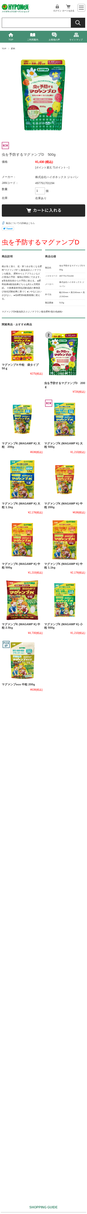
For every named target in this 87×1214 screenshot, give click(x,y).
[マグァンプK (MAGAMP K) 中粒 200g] (64, 479)
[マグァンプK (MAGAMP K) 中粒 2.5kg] (22, 600)
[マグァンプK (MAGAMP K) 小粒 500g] (64, 600)
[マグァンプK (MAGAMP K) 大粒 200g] (22, 419)
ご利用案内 (32, 39)
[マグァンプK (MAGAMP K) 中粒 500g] (22, 540)
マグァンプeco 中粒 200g (18, 684)
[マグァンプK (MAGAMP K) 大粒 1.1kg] (22, 479)
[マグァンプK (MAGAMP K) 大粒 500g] (64, 419)
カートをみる (68, 10)
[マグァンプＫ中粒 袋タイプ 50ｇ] (22, 346)
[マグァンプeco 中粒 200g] (22, 660)
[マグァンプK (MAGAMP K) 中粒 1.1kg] (64, 540)
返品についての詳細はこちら (20, 223)
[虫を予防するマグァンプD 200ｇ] (64, 355)
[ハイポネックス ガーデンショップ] (15, 11)
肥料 (13, 48)
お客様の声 (54, 39)
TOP (10, 39)
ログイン (57, 10)
